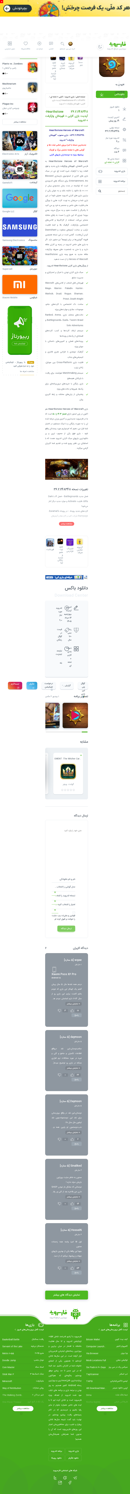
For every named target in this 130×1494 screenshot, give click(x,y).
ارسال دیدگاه (66, 928)
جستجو (62, 49)
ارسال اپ (39, 49)
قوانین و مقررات (68, 915)
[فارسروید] (65, 1314)
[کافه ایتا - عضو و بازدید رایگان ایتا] (60, 541)
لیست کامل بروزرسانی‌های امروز (114, 1329)
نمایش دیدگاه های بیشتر (66, 1295)
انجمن (51, 49)
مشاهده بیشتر (66, 523)
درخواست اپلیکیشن (49, 685)
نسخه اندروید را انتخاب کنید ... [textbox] (63, 896)
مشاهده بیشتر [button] (20, 122)
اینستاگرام (15, 684)
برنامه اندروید (56, 1451)
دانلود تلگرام (73, 1458)
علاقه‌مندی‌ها (25, 49)
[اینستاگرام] (60, 1483)
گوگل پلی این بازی (83, 685)
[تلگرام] (75, 1478)
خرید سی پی (70, 49)
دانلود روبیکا (56, 1458)
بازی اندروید (69, 96)
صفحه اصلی (80, 96)
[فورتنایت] (50, 542)
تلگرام (31, 684)
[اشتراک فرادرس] (69, 542)
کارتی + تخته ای (111, 162)
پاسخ (77, 1015)
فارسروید (79, 419)
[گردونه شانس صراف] (80, 541)
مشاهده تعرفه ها (27, 372)
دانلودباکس (119, 94)
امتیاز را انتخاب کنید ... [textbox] (65, 905)
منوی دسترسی (10, 49)
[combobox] (63, 888)
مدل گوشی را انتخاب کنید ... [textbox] (63, 887)
